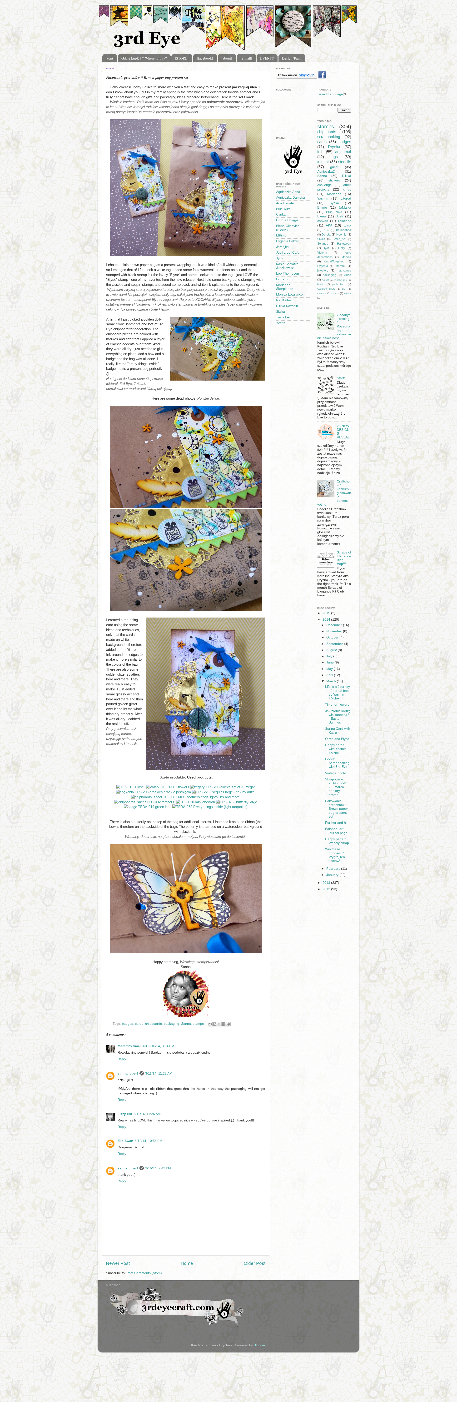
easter (335, 293)
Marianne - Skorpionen (284, 287)
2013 (327, 882)
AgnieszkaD (326, 171)
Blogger (259, 1345)
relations (344, 221)
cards (139, 1023)
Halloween (344, 243)
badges (127, 1023)
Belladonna (343, 230)
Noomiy (341, 234)
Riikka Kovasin (287, 306)
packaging (171, 1023)
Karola (325, 279)
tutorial (323, 162)
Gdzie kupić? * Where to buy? (144, 58)
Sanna (186, 1023)
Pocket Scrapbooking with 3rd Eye (337, 763)
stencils (344, 162)
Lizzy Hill (125, 1114)
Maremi (340, 266)
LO (344, 288)
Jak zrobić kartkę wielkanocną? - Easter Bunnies (338, 716)
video (347, 275)
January (332, 875)
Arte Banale (285, 203)
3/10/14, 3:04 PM (161, 1046)
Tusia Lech (284, 317)
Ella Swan (125, 1141)
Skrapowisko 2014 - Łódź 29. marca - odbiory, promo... (336, 787)
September (335, 644)
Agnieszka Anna (288, 192)
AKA (329, 225)
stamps (198, 1023)
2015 (327, 613)
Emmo (322, 207)
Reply (122, 1059)
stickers (334, 180)
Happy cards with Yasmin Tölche (336, 748)
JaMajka (282, 247)
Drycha (334, 147)
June (330, 662)
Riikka (346, 176)
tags (334, 157)
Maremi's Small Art (132, 1046)
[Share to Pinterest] (228, 1024)
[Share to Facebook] (223, 1024)
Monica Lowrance (289, 294)
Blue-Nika (283, 209)
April (330, 675)
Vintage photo (335, 773)
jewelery (322, 270)
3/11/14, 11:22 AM (158, 1073)
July (329, 656)
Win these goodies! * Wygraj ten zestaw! (335, 855)
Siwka (280, 311)
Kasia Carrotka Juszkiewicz (287, 266)
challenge (324, 185)
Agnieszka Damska (290, 197)
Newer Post (118, 1263)
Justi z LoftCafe (287, 252)
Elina (347, 225)
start (110, 58)
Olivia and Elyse (337, 739)
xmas (347, 189)
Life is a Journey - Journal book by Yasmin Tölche (337, 692)
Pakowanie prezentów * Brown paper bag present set (336, 808)
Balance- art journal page (336, 830)
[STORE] (182, 58)
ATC (326, 230)
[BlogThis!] (214, 1024)
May (330, 669)
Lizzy (341, 248)
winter (347, 293)
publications (339, 284)
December (334, 625)
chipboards (153, 1023)
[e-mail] (246, 58)
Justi (339, 216)
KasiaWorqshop (334, 261)
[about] (226, 58)
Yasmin (322, 198)
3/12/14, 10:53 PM (148, 1141)
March (331, 681)
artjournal (343, 152)
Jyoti (279, 258)
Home (187, 1263)
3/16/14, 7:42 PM (158, 1168)
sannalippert (128, 1073)
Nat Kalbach (285, 300)
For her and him (337, 822)
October (332, 637)
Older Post (254, 1263)
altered (346, 198)
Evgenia (322, 266)
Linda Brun (284, 279)
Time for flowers (337, 704)
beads (320, 284)
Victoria (322, 252)
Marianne (334, 194)
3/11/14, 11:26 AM (147, 1114)
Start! (341, 378)
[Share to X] (219, 1024)
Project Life (340, 279)
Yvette (280, 323)
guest (334, 167)
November (334, 631)
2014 (327, 619)
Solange (322, 243)
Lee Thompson (287, 273)
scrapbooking (328, 137)
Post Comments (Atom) (144, 1273)
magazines (344, 270)
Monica (346, 257)
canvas (322, 221)
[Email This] (210, 1024)
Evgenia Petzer (287, 241)
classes (321, 293)
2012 (327, 889)
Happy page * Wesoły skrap (337, 841)
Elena (321, 216)
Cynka (281, 214)
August (332, 650)
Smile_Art (339, 239)
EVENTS (267, 58)
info (320, 152)
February (333, 868)
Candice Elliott (326, 288)
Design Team (292, 58)
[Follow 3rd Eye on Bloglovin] (296, 77)
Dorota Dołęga (287, 220)
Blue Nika (334, 212)
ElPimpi (281, 235)
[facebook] (205, 58)
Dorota (326, 234)
